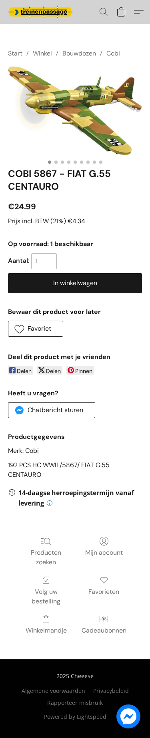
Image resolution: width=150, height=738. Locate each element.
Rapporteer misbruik (75, 702)
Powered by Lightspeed (75, 716)
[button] (42, 12)
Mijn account (104, 552)
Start (15, 53)
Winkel (42, 53)
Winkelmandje (46, 630)
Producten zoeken (46, 557)
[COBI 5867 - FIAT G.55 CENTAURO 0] (75, 110)
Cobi (113, 53)
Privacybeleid (111, 690)
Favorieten (103, 591)
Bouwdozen (79, 53)
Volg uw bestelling (46, 596)
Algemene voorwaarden (53, 690)
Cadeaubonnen (104, 630)
